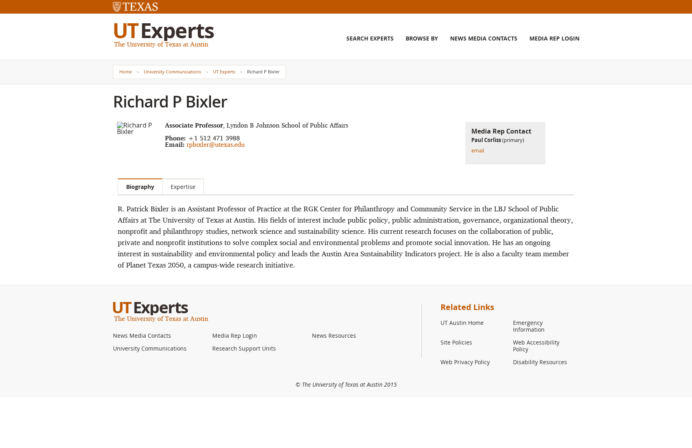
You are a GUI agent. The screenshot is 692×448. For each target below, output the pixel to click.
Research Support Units (244, 348)
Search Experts (370, 38)
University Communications (172, 72)
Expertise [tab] (183, 187)
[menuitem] (370, 44)
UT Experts (224, 72)
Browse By (422, 38)
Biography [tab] (140, 187)
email (477, 150)
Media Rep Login (554, 38)
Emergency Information (529, 326)
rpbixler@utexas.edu (216, 144)
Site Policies (456, 342)
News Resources (334, 335)
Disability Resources (540, 362)
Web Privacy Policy (465, 362)
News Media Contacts (483, 38)
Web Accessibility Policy (536, 346)
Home (125, 72)
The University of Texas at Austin (161, 44)
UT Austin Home (462, 322)
